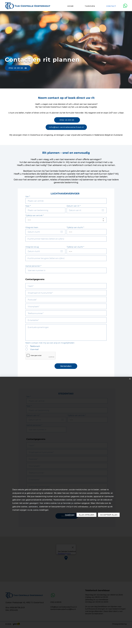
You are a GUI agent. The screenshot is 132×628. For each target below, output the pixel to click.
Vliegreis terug (32, 247)
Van (27, 196)
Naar (27, 206)
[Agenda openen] (103, 210)
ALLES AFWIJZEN (86, 515)
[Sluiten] (129, 379)
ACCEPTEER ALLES (108, 515)
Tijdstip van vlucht (75, 227)
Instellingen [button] (70, 514)
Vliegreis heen (31, 227)
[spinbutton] (64, 219)
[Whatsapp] (125, 5)
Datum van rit (74, 206)
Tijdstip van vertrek (33, 215)
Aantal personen (32, 266)
